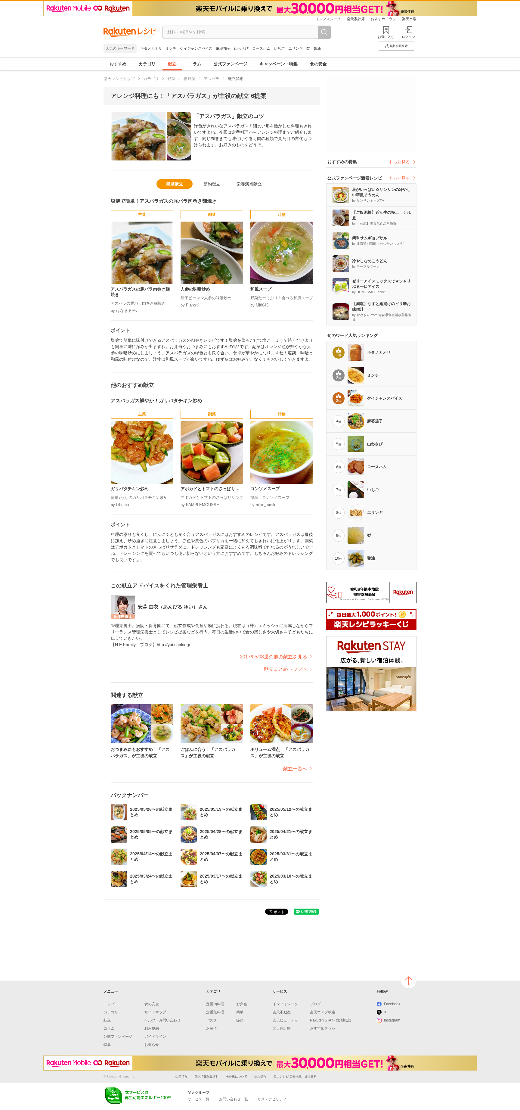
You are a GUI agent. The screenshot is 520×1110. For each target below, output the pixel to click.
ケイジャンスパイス (196, 48)
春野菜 (189, 78)
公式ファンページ (230, 63)
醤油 (317, 48)
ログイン (408, 37)
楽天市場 (409, 19)
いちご (279, 48)
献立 (172, 63)
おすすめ (118, 63)
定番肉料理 (215, 1004)
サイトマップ (155, 1012)
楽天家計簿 (356, 19)
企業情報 (181, 1076)
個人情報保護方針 (207, 1076)
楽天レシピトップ (119, 78)
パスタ (211, 1020)
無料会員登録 (399, 46)
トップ (109, 1004)
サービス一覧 (198, 1099)
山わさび (241, 48)
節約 (239, 1020)
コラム (195, 63)
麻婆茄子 (223, 48)
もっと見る (399, 162)
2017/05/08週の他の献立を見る (273, 656)
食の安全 (318, 63)
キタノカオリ (151, 48)
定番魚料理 (215, 1012)
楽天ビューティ (285, 1020)
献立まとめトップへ (285, 669)
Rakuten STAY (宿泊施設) (330, 1020)
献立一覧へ (295, 768)
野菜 (171, 78)
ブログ (315, 1004)
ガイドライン (155, 1036)
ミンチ (171, 48)
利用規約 (151, 1028)
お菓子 (211, 1028)
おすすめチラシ (383, 19)
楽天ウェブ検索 (322, 1012)
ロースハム (261, 48)
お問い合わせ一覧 (233, 1099)
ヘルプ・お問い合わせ (162, 1020)
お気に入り (386, 37)
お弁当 (241, 1004)
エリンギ (295, 48)
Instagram (392, 1020)
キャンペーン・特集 (279, 63)
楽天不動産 (282, 1012)
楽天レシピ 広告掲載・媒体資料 (295, 1076)
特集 (107, 1045)
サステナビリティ (272, 1099)
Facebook (392, 1004)
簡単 (239, 1012)
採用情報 (260, 1076)
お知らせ (151, 1045)
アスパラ (211, 78)
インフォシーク (328, 19)
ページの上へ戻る (408, 980)
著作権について (236, 1076)
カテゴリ (147, 63)
